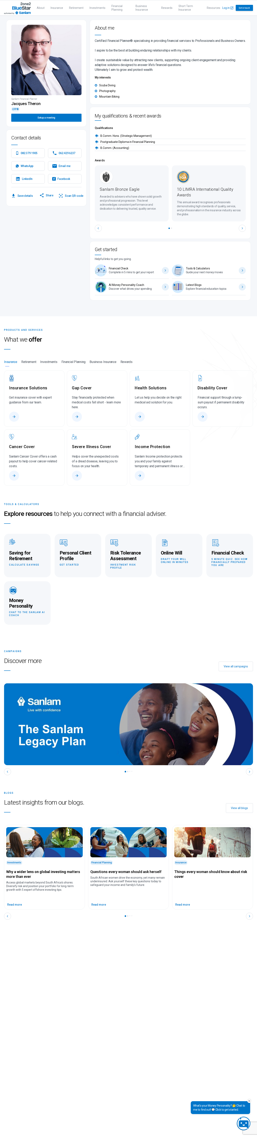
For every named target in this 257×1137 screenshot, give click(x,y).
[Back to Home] (17, 7)
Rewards (166, 7)
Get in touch (244, 8)
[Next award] (242, 228)
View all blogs (239, 808)
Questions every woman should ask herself (125, 872)
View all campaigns (236, 666)
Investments (97, 7)
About (41, 7)
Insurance (57, 7)
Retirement (76, 7)
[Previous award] (98, 228)
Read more (14, 904)
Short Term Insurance (185, 7)
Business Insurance (142, 7)
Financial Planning (116, 7)
